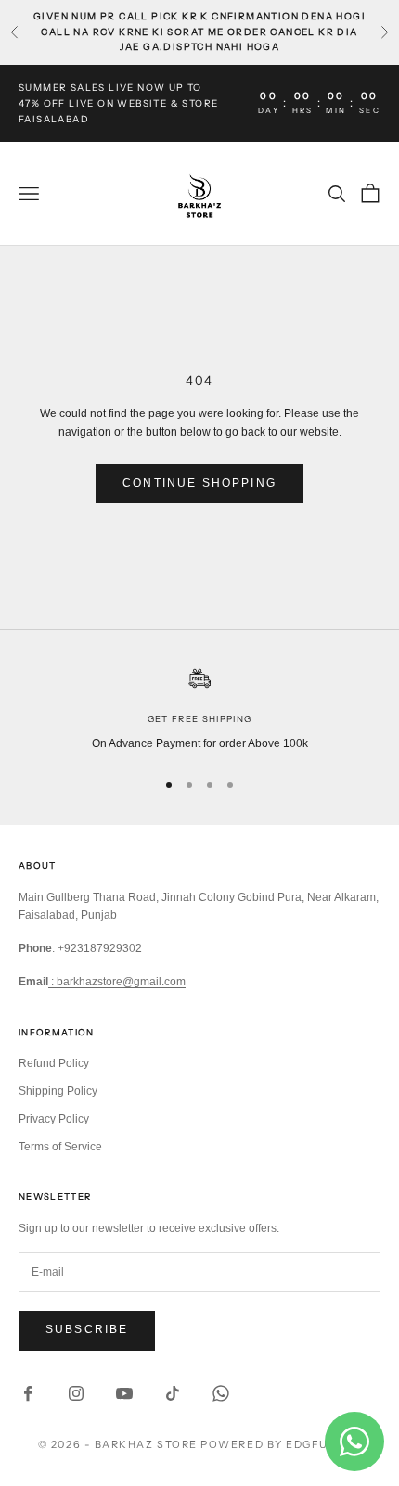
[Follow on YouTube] (124, 1393)
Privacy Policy (54, 1118)
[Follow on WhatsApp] (221, 1393)
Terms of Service (60, 1146)
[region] (199, 710)
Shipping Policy (58, 1091)
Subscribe (86, 1329)
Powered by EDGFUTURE (280, 1444)
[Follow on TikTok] (172, 1393)
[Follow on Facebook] (28, 1393)
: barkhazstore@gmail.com (117, 981)
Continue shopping (199, 482)
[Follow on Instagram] (76, 1393)
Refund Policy (54, 1063)
